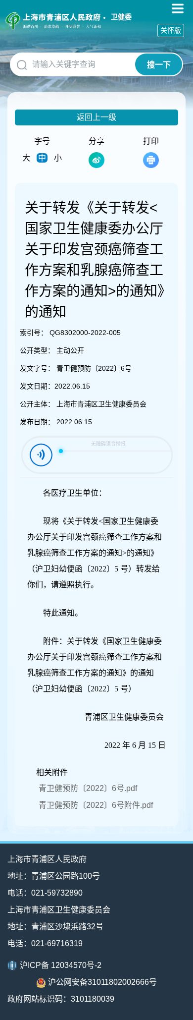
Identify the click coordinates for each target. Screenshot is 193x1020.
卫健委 (121, 17)
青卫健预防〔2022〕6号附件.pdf (96, 805)
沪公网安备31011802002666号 (102, 982)
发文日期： (37, 386)
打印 (151, 141)
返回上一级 (96, 117)
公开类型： (37, 350)
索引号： (34, 333)
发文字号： (37, 368)
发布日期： (37, 422)
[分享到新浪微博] (96, 160)
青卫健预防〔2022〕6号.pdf (88, 788)
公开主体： (37, 404)
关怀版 (170, 30)
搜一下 (159, 64)
